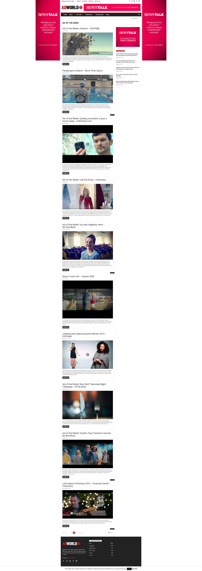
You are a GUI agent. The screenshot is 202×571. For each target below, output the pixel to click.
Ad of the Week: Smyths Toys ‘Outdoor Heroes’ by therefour (86, 434)
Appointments (92, 548)
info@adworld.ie (71, 557)
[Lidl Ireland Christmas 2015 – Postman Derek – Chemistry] (87, 504)
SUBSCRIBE (84, 1)
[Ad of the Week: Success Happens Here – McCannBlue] (87, 245)
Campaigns (88, 14)
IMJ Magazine (100, 14)
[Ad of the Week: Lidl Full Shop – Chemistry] (87, 196)
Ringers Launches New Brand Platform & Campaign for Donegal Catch (127, 68)
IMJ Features (92, 550)
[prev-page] (117, 87)
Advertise (90, 1)
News (71, 14)
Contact (79, 1)
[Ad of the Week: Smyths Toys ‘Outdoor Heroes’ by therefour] (87, 454)
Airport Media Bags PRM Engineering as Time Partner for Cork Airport (127, 82)
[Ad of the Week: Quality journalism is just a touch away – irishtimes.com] (87, 144)
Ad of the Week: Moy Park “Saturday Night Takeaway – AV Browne (84, 385)
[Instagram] (132, 1)
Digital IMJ (97, 1)
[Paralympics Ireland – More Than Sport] (87, 89)
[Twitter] (139, 1)
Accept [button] (129, 568)
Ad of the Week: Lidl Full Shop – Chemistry (84, 179)
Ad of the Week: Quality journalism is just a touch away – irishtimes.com (84, 119)
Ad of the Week (74, 18)
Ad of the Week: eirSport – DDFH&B (80, 28)
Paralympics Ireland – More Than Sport (82, 70)
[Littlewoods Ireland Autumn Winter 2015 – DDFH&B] (87, 354)
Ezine (107, 14)
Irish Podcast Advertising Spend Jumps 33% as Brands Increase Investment (127, 54)
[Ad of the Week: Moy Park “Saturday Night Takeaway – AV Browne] (87, 405)
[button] (139, 14)
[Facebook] (129, 1)
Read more (65, 64)
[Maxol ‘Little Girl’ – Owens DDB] (87, 299)
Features (79, 14)
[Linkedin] (134, 1)
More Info (134, 568)
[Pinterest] (137, 1)
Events (90, 555)
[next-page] (119, 87)
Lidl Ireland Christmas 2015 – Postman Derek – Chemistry (86, 484)
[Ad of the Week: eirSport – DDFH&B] (87, 44)
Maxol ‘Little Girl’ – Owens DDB (78, 276)
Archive (91, 553)
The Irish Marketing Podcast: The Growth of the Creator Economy (125, 61)
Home (65, 14)
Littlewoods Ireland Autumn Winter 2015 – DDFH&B (84, 335)
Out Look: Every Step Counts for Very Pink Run (126, 75)
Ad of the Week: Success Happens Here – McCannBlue (83, 226)
